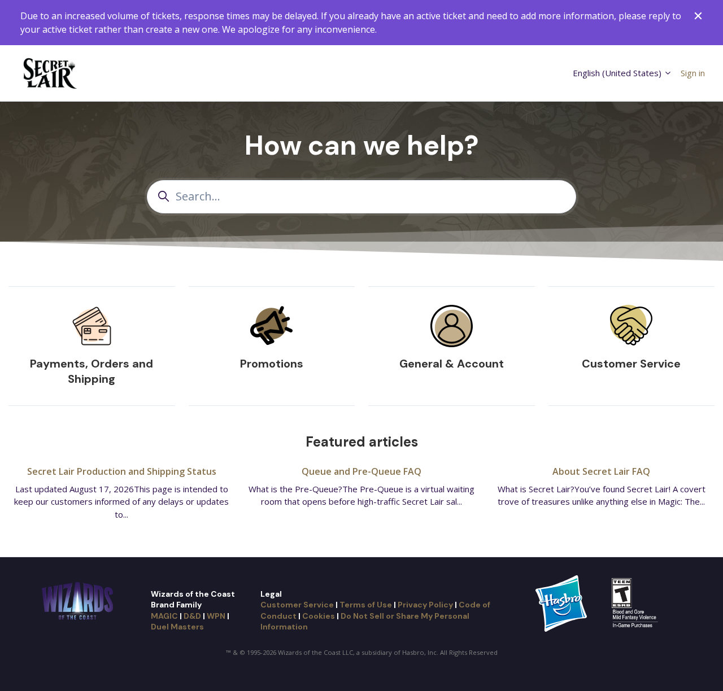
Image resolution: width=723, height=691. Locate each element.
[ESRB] (636, 602)
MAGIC (164, 616)
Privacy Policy (425, 605)
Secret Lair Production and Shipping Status (121, 471)
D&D (192, 616)
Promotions (271, 363)
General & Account (451, 363)
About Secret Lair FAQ (601, 471)
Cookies (318, 616)
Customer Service (631, 363)
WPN (216, 616)
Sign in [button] (693, 72)
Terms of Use (365, 605)
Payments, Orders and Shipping (91, 371)
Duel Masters (177, 627)
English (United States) (618, 72)
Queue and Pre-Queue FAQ (361, 471)
